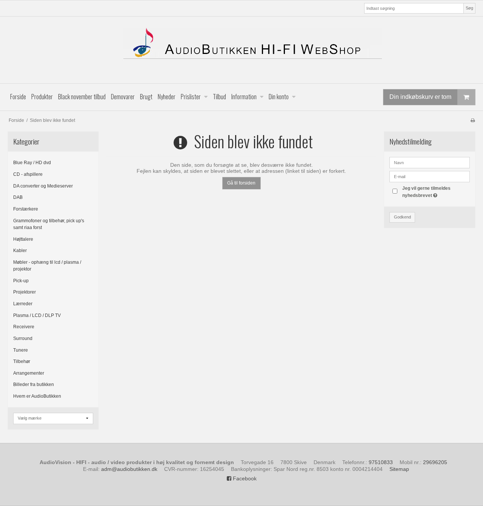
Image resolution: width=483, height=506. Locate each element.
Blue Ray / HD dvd (32, 162)
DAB (18, 197)
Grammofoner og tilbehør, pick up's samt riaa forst (48, 224)
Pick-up (21, 280)
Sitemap (399, 469)
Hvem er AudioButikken (37, 396)
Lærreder (22, 303)
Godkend (402, 217)
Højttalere (23, 239)
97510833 (381, 462)
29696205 (435, 462)
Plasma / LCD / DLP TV (37, 315)
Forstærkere (25, 209)
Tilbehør (21, 361)
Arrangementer (28, 373)
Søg (469, 8)
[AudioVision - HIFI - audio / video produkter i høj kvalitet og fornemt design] (241, 50)
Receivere (23, 326)
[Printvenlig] (472, 120)
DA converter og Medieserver (43, 186)
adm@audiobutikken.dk (129, 469)
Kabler (20, 250)
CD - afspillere (28, 174)
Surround (22, 338)
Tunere (20, 350)
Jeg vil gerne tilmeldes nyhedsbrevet (435, 191)
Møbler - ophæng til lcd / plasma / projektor (47, 266)
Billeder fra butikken (33, 384)
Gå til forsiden (241, 183)
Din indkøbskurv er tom (420, 97)
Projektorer (24, 292)
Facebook (244, 478)
